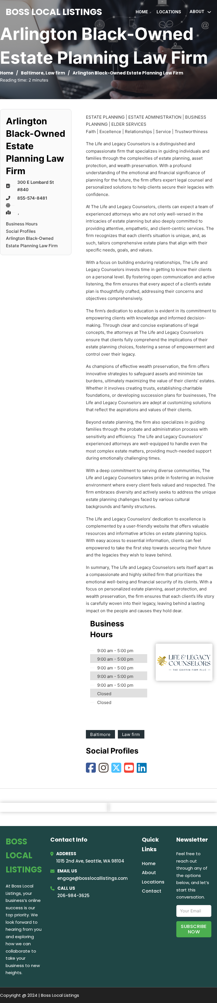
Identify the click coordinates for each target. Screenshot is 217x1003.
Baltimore (32, 73)
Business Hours (22, 224)
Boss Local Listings (54, 11)
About (149, 872)
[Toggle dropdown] (209, 12)
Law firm (55, 73)
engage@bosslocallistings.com (92, 878)
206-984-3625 (73, 896)
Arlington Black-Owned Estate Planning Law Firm (32, 242)
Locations (169, 11)
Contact (151, 891)
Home (142, 11)
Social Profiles (21, 231)
